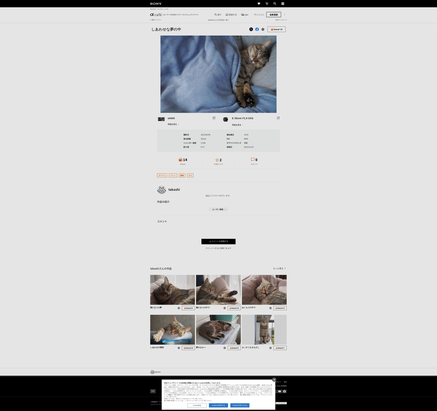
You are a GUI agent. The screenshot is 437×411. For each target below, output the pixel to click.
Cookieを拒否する (218, 405)
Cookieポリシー (187, 398)
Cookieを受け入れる (240, 405)
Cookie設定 (197, 405)
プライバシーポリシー (193, 400)
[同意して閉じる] (274, 380)
